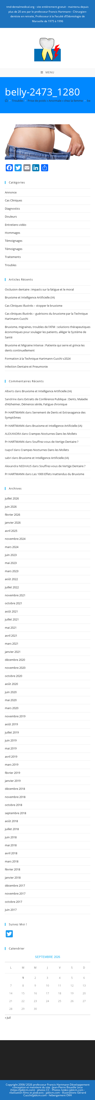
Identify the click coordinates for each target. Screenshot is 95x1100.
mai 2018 (11, 845)
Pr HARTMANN (15, 412)
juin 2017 (11, 910)
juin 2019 (11, 740)
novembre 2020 (15, 668)
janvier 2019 (13, 781)
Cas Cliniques (13, 200)
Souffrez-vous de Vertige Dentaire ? (55, 442)
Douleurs (11, 216)
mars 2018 (11, 861)
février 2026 (12, 515)
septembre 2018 (15, 813)
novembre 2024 (15, 539)
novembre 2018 (15, 797)
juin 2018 (11, 837)
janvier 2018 (13, 878)
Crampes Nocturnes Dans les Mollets (53, 434)
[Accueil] (6, 101)
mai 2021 (11, 628)
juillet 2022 (12, 587)
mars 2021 (11, 644)
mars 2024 (11, 547)
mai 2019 (11, 748)
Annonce (11, 192)
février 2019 (12, 773)
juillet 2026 (12, 498)
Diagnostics (12, 209)
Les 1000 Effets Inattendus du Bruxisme (58, 474)
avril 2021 (11, 636)
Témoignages (13, 241)
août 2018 (11, 821)
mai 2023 (11, 563)
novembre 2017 (15, 893)
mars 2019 (11, 764)
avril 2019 (11, 757)
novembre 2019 (15, 716)
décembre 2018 (15, 789)
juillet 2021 (12, 619)
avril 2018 (11, 853)
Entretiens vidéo (15, 225)
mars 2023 (11, 571)
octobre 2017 (13, 902)
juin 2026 (11, 507)
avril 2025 (11, 531)
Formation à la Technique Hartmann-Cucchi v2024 (37, 359)
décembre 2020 (15, 660)
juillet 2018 (12, 829)
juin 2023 (11, 555)
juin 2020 (11, 692)
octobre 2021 (13, 603)
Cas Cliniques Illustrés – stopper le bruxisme (33, 306)
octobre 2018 (13, 805)
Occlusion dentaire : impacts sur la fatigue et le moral (39, 289)
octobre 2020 (13, 676)
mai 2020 (11, 700)
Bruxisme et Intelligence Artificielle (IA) (30, 297)
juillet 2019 (12, 732)
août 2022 (11, 579)
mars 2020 (11, 708)
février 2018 (12, 869)
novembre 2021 (15, 595)
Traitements (13, 257)
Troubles (10, 265)
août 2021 (11, 611)
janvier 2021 (13, 652)
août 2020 (11, 684)
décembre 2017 (15, 885)
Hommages (12, 233)
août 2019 (11, 724)
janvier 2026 (13, 523)
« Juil (8, 1018)
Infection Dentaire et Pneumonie (26, 367)
